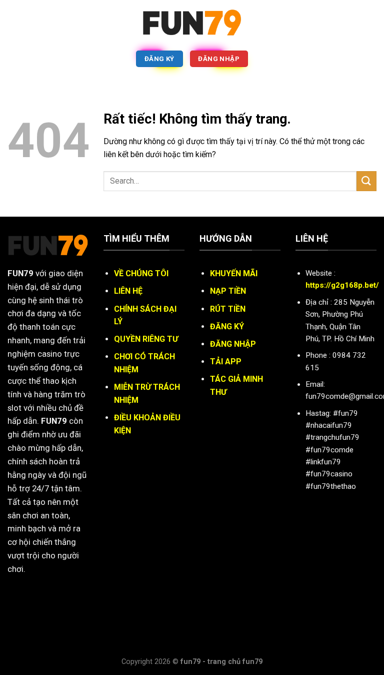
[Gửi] (366, 181)
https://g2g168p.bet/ (342, 285)
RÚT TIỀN (228, 309)
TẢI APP (226, 361)
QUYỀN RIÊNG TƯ (146, 339)
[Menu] (14, 22)
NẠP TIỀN (228, 291)
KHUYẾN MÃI (234, 273)
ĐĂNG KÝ (227, 326)
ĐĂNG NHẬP (233, 344)
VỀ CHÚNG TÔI (141, 273)
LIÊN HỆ (128, 291)
